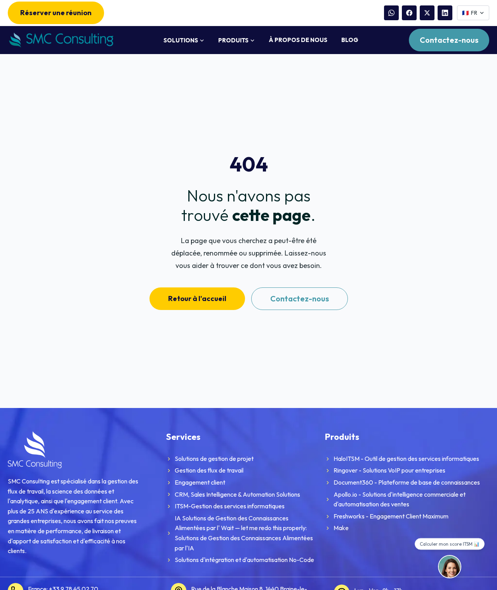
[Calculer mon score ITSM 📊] (450, 567)
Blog (349, 40)
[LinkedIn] (445, 12)
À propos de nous (298, 40)
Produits (233, 40)
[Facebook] (409, 12)
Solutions (180, 40)
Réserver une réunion (56, 12)
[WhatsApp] (391, 12)
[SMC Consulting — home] (60, 40)
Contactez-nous (449, 40)
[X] (427, 12)
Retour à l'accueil (197, 298)
